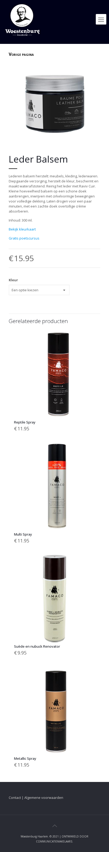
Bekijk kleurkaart (22, 229)
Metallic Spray (25, 758)
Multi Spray (23, 534)
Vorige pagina (21, 54)
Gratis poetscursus (24, 238)
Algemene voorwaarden (43, 797)
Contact (15, 797)
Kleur (13, 280)
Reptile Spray (24, 422)
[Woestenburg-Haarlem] (22, 19)
